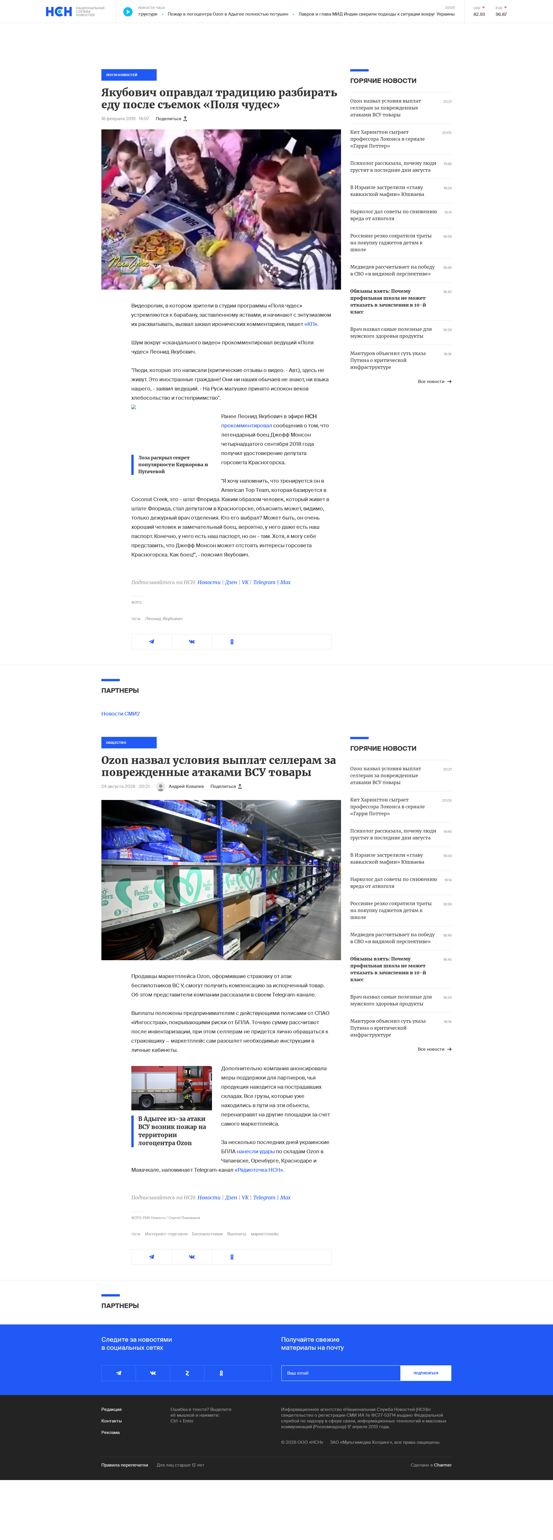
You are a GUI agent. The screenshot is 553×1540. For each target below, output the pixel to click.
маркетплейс (265, 1234)
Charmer (443, 1465)
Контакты (111, 1421)
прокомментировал (246, 425)
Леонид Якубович (163, 619)
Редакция (111, 1409)
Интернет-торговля (166, 1234)
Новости (209, 582)
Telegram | (266, 582)
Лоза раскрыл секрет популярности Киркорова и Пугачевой (173, 464)
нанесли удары (256, 1151)
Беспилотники (207, 1234)
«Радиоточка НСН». (259, 1170)
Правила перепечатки (124, 1465)
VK (245, 582)
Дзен (231, 582)
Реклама (110, 1432)
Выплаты (236, 1234)
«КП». (311, 324)
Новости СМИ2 (120, 713)
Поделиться (168, 119)
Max (285, 582)
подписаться (426, 1373)
